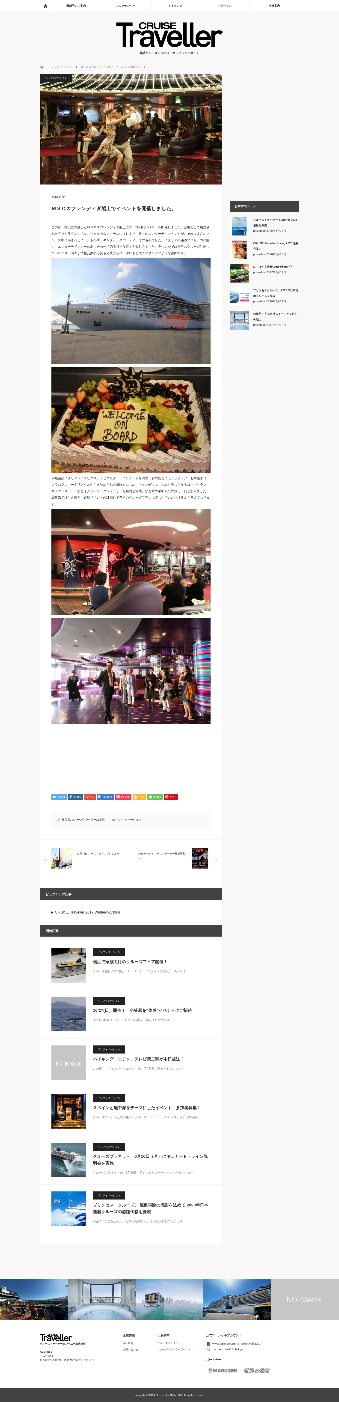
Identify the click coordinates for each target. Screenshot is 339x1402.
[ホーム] (45, 6)
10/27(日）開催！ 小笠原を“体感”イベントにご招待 (142, 1010)
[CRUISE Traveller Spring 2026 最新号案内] (239, 258)
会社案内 (274, 5)
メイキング (175, 5)
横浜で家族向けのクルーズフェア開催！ (130, 961)
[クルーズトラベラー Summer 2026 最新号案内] (239, 234)
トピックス (225, 5)
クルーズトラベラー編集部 (88, 819)
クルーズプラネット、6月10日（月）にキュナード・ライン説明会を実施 (150, 1159)
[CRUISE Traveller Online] (169, 46)
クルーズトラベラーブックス (174, 1349)
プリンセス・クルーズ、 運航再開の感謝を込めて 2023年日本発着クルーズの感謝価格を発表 (150, 1208)
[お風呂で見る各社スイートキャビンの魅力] (239, 328)
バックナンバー (125, 5)
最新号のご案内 (76, 5)
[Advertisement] (131, 758)
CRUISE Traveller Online (163, 1395)
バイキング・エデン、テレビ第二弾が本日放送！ (138, 1059)
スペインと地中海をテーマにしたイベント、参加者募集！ (147, 1107)
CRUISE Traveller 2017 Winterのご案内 (87, 912)
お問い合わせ (130, 1349)
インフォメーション (61, 66)
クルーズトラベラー (169, 1343)
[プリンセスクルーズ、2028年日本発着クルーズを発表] (239, 305)
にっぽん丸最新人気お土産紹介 (272, 266)
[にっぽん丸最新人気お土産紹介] (239, 281)
